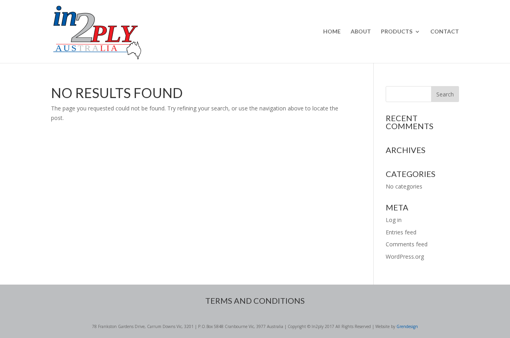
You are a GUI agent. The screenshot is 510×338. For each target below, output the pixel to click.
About (361, 32)
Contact (444, 32)
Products (396, 32)
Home (332, 32)
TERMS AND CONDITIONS (255, 300)
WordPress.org (405, 256)
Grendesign (407, 326)
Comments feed (407, 244)
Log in (394, 220)
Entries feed (401, 232)
